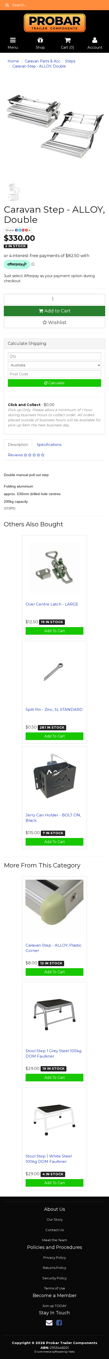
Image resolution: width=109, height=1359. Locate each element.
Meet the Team (54, 1240)
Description (18, 444)
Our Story (55, 1219)
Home (13, 61)
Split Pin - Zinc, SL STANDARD (54, 709)
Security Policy (54, 1278)
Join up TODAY (54, 1306)
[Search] (7, 5)
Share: (10, 230)
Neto (71, 1351)
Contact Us (54, 1230)
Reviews (16, 455)
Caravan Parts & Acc (42, 61)
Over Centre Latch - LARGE (52, 604)
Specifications (49, 444)
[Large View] (14, 192)
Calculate (56, 383)
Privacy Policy (54, 1257)
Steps (70, 61)
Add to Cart (56, 311)
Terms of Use (54, 1288)
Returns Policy (54, 1268)
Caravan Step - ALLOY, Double (39, 66)
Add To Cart (54, 631)
